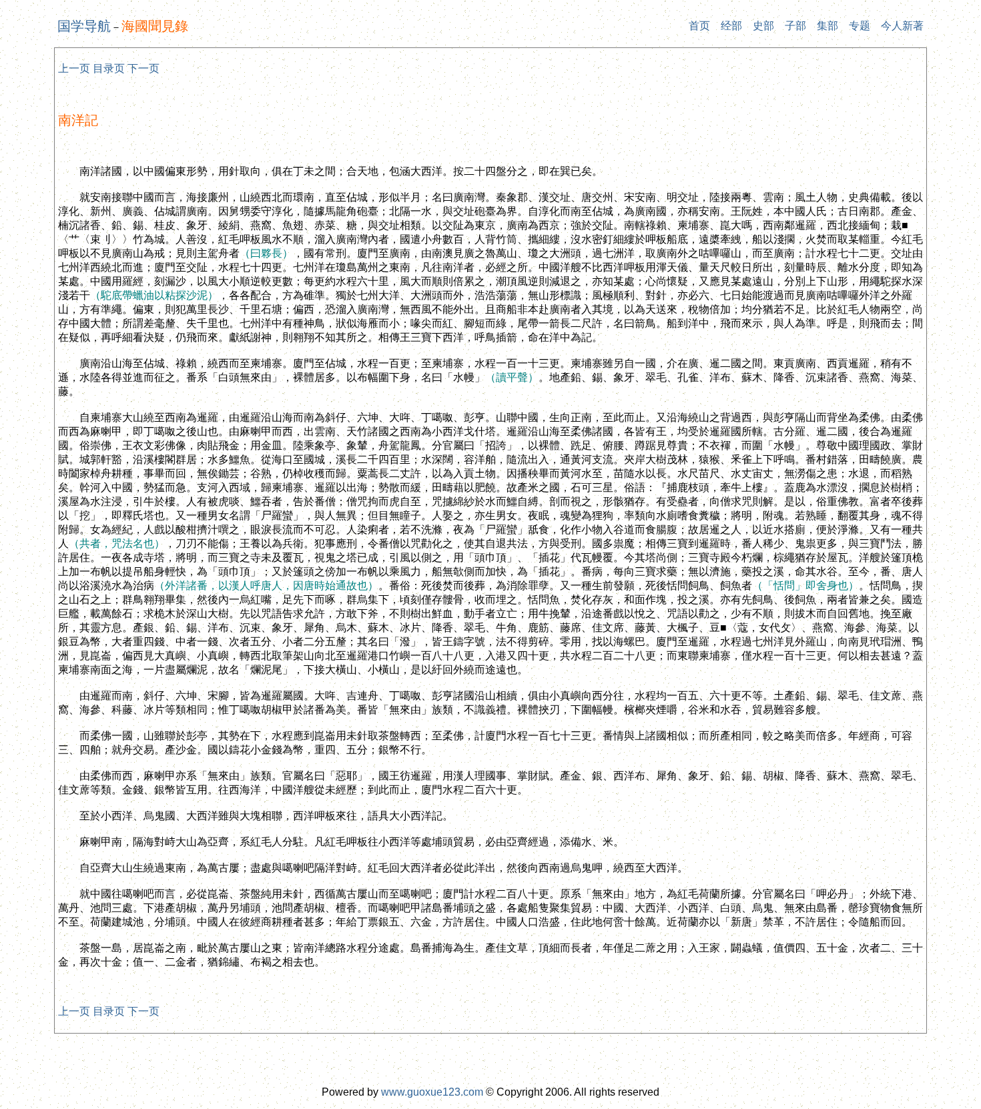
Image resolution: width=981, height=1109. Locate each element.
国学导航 (84, 26)
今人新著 (902, 25)
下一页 (143, 68)
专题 (859, 25)
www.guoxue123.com (432, 1092)
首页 (699, 25)
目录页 (109, 68)
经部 (731, 25)
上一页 (74, 68)
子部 (795, 25)
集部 (827, 25)
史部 (763, 25)
